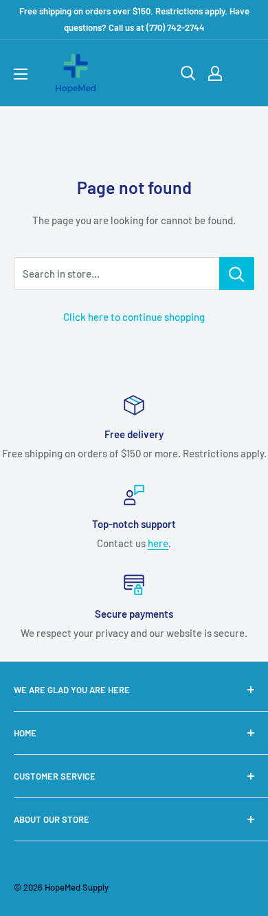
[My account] (215, 73)
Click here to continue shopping (134, 317)
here (158, 543)
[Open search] (188, 73)
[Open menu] (20, 74)
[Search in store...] (236, 273)
